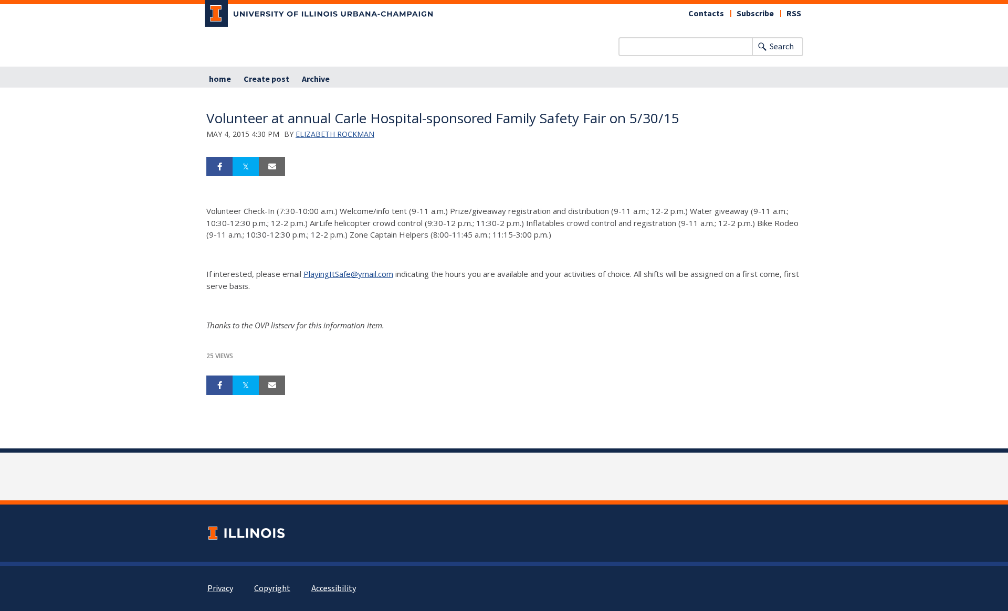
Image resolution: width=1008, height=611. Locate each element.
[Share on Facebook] (219, 167)
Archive (316, 79)
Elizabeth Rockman (335, 134)
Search (782, 46)
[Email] (272, 167)
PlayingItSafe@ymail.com (348, 274)
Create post (266, 79)
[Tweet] (246, 167)
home (220, 79)
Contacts (706, 13)
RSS (793, 13)
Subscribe (755, 13)
